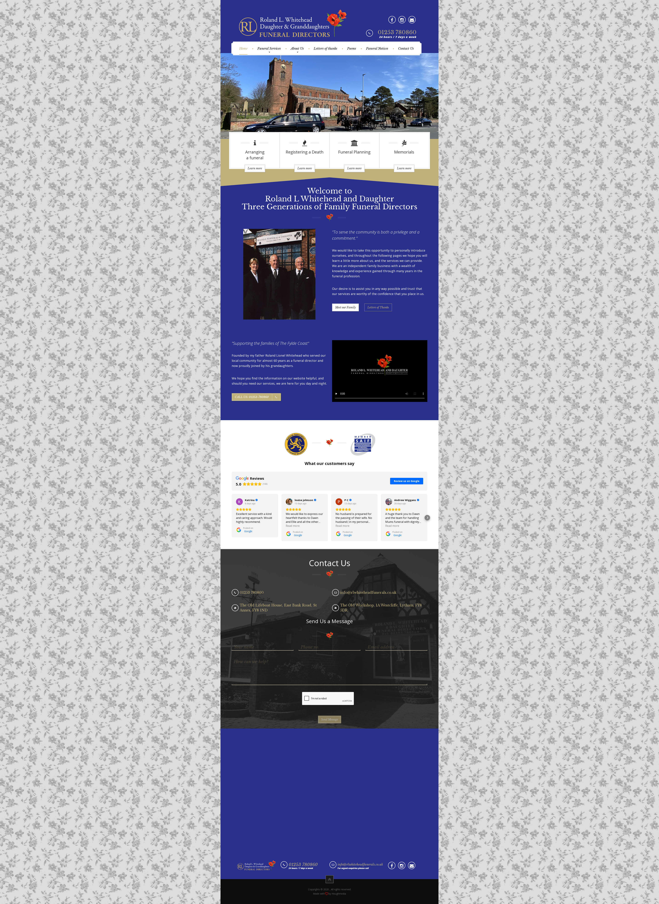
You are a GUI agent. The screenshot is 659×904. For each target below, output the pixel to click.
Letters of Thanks (378, 307)
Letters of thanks (325, 48)
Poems (351, 48)
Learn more (255, 168)
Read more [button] (293, 526)
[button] (231, 517)
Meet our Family (345, 307)
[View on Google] (239, 501)
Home (243, 48)
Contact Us (406, 48)
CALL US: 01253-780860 (252, 397)
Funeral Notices (377, 48)
